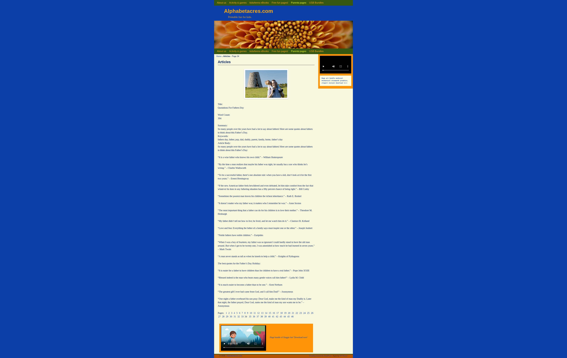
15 (270, 313)
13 (262, 313)
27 (219, 316)
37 (258, 316)
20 (289, 313)
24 (304, 313)
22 (297, 313)
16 (274, 313)
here (335, 80)
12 (258, 313)
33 (242, 316)
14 (266, 313)
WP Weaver (343, 356)
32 (238, 316)
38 (261, 316)
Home (218, 56)
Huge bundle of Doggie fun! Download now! (289, 337)
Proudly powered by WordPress (320, 356)
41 (273, 316)
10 (251, 313)
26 (312, 313)
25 (308, 313)
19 (285, 313)
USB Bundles (316, 2)
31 (235, 316)
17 (277, 313)
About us (221, 2)
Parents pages (298, 2)
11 (255, 313)
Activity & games (238, 2)
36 (254, 316)
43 (281, 316)
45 (288, 316)
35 (250, 316)
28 (223, 316)
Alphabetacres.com (248, 11)
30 (231, 316)
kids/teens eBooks (259, 2)
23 (300, 313)
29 (227, 316)
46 (292, 316)
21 (293, 313)
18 (281, 313)
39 (265, 316)
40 (269, 316)
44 (285, 316)
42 (277, 316)
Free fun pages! (280, 2)
